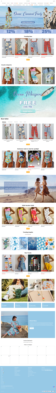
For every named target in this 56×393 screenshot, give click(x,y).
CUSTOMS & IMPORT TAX (17, 375)
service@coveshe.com (49, 370)
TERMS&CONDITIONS (30, 371)
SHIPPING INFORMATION (17, 370)
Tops (1, 375)
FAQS (28, 376)
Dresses (2, 380)
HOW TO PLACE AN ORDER (31, 375)
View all (28, 59)
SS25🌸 (2, 370)
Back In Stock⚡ (3, 382)
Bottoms (2, 376)
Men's (1, 377)
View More (28, 144)
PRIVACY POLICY (30, 370)
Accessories (2, 381)
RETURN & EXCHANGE (17, 371)
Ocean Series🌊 (2, 371)
